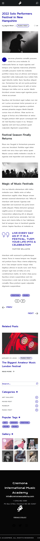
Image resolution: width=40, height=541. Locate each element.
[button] (37, 3)
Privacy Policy (20, 517)
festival (15, 295)
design (14, 422)
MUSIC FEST (23, 26)
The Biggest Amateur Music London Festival (19, 364)
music (26, 295)
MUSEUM (19, 406)
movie (6, 426)
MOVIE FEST (19, 401)
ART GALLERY (19, 397)
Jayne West (9, 26)
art (5, 422)
